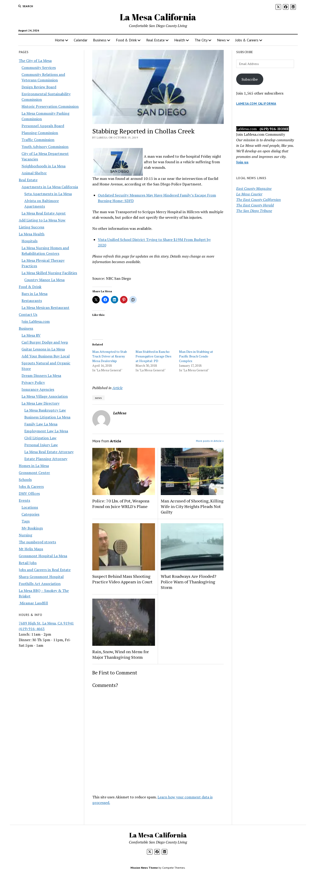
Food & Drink (126, 40)
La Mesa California (158, 17)
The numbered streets (37, 542)
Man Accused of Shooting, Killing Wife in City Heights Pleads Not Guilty (192, 506)
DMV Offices (29, 493)
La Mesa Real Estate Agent (44, 213)
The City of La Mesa (35, 60)
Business (99, 40)
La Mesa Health (31, 234)
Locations (30, 507)
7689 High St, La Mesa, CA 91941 (46, 623)
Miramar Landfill (33, 603)
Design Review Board (39, 86)
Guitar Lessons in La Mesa (43, 349)
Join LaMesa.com (36, 321)
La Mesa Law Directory (40, 403)
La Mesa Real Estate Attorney (49, 451)
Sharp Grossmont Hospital (41, 576)
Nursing (25, 535)
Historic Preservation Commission (50, 106)
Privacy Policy (33, 382)
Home (59, 40)
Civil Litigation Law (40, 437)
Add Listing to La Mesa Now (42, 220)
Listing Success (31, 227)
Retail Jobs (28, 562)
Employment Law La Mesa (46, 431)
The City (201, 40)
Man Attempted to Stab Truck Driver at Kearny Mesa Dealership (109, 356)
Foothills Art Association (40, 583)
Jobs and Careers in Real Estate (45, 569)
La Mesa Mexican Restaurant (45, 307)
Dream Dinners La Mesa (41, 375)
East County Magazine (254, 188)
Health (179, 40)
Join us (242, 162)
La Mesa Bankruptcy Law (45, 410)
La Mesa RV (31, 335)
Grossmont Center (34, 472)
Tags (26, 521)
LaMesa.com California (256, 104)
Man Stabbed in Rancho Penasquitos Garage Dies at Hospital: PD (153, 356)
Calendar (80, 40)
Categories (30, 514)
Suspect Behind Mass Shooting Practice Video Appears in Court (122, 579)
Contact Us (28, 314)
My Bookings (32, 528)
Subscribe (250, 79)
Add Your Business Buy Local (46, 356)
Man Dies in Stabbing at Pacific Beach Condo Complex (196, 356)
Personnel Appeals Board (43, 125)
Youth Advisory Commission (45, 146)
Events (24, 500)
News (221, 40)
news (98, 398)
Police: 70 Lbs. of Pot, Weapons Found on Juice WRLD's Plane (120, 503)
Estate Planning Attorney (45, 458)
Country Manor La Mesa (44, 279)
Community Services (39, 67)
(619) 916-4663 (32, 628)
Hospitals (29, 240)
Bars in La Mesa (34, 293)
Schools (25, 479)
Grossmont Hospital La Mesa (43, 555)
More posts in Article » (210, 441)
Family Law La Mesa (40, 424)
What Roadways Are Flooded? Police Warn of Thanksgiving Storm (188, 581)
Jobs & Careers (246, 40)
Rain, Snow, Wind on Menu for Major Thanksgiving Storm (120, 654)
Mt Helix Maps (31, 548)
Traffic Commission (38, 139)
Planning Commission (40, 132)
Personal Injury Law (41, 444)
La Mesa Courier (249, 194)
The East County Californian (258, 199)
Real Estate (155, 40)
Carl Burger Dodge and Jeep (45, 342)
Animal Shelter (34, 172)
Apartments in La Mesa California (50, 186)
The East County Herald (255, 205)
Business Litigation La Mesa (47, 417)
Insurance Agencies (38, 389)
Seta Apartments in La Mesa (48, 193)
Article (117, 387)
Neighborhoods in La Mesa (43, 166)
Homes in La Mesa (34, 465)
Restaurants (32, 300)
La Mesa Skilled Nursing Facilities (49, 272)
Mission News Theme (144, 867)
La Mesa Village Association (45, 396)
